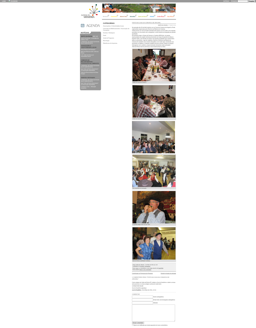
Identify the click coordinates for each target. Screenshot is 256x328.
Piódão (152, 16)
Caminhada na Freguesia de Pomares (142, 273)
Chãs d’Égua (161, 16)
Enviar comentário (138, 323)
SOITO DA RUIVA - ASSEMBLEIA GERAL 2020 (90, 39)
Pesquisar (251, 1)
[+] (94, 36)
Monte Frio (124, 16)
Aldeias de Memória (90, 11)
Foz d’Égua (171, 16)
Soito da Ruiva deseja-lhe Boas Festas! (89, 73)
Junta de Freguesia (108, 38)
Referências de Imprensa (110, 43)
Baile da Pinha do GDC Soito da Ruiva (89, 52)
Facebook (14, 1)
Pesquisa (234, 1)
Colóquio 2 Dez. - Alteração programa (88, 87)
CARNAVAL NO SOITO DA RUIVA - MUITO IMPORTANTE (90, 42)
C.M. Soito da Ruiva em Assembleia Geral (87, 55)
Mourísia (133, 16)
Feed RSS (160, 268)
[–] (97, 36)
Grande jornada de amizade (168, 273)
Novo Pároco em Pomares (88, 49)
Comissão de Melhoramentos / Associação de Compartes (116, 29)
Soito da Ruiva (143, 16)
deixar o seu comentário (145, 269)
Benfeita (106, 16)
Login (4, 1)
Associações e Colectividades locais (113, 26)
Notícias (226, 1)
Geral (104, 35)
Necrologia (106, 40)
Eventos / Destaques (145, 266)
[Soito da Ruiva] (139, 8)
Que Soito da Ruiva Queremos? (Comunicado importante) (89, 69)
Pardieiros (114, 16)
